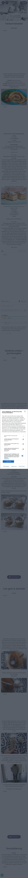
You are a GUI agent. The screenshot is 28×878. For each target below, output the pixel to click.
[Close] (25, 411)
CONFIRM (8, 461)
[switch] (23, 439)
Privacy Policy (22, 466)
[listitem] (14, 436)
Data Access (14, 466)
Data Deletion (6, 466)
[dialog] (14, 439)
